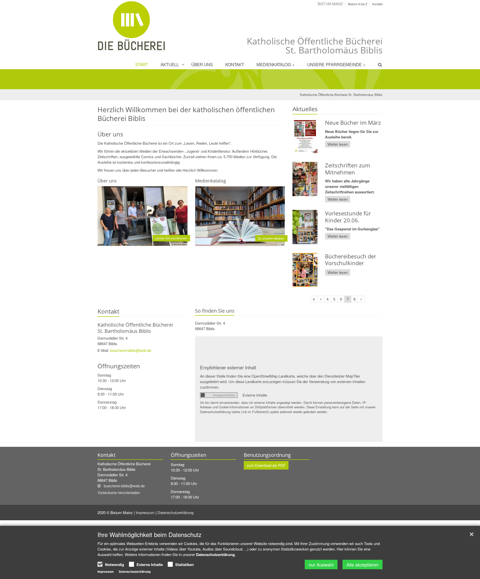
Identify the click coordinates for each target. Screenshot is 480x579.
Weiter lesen (338, 144)
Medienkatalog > (275, 64)
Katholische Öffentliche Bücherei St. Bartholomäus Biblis (341, 94)
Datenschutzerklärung (176, 512)
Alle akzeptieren (362, 564)
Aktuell (169, 64)
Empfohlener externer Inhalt (228, 367)
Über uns (202, 64)
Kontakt (234, 64)
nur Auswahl (321, 564)
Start (141, 64)
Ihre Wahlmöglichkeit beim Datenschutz (150, 534)
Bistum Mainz (330, 3)
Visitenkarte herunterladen (119, 492)
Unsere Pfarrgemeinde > (336, 64)
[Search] (377, 64)
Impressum (146, 512)
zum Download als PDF (266, 465)
